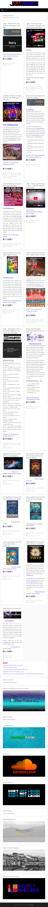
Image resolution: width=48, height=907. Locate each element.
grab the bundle (11, 139)
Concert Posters (8, 309)
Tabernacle (28, 280)
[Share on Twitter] (5, 58)
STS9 (30, 50)
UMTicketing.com (40, 285)
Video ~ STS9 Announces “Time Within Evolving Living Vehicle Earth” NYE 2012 (35, 25)
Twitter (4, 56)
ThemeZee (31, 904)
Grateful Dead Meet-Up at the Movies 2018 (12, 665)
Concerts (31, 88)
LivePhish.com (14, 56)
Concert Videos (8, 63)
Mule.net (37, 478)
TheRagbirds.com (15, 521)
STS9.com (37, 77)
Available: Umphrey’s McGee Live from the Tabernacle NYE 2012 (12, 98)
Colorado (34, 86)
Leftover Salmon (9, 277)
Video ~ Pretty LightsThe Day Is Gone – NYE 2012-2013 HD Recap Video (35, 186)
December (35, 88)
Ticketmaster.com (35, 135)
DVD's (8, 174)
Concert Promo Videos (34, 319)
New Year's (8, 176)
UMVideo (11, 164)
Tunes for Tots (34, 580)
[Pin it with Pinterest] (8, 58)
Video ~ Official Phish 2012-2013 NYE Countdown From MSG (11, 25)
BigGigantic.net (14, 434)
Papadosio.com (14, 471)
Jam (15, 174)
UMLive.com (6, 164)
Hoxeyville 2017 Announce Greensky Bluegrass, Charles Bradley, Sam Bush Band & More (23, 673)
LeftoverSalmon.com (16, 300)
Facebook (19, 54)
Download (5, 174)
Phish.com (13, 54)
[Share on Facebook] (3, 58)
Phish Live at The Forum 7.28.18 (10, 667)
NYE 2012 (13, 63)
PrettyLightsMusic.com (31, 211)
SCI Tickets (37, 399)
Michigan (19, 444)
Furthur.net (13, 567)
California (30, 86)
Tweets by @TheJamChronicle (10, 682)
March (15, 444)
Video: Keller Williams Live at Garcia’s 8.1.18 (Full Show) (15, 669)
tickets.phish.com (40, 128)
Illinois (4, 311)
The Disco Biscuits (9, 620)
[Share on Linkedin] (10, 58)
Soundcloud (29, 480)
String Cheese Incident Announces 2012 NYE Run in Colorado (35, 331)
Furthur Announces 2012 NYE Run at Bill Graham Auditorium (12, 544)
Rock (16, 176)
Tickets (15, 245)
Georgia (11, 174)
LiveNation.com (29, 575)
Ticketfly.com (7, 642)
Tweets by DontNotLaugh (9, 813)
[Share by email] (12, 58)
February (8, 444)
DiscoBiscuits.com (15, 646)
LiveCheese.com (30, 399)
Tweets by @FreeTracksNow (9, 719)
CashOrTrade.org (10, 208)
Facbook (19, 567)
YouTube (9, 56)
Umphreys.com (12, 125)
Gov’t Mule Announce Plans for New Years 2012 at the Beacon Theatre (35, 456)
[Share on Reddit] (7, 58)
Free (18, 243)
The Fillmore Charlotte (32, 581)
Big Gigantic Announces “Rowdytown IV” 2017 (13, 671)
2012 (5, 173)
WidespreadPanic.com (40, 591)
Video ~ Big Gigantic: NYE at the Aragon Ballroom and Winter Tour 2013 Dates (12, 331)
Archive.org (10, 436)
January (12, 444)
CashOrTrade (9, 243)
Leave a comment (8, 64)
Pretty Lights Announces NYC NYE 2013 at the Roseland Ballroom (35, 499)
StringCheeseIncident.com (35, 343)
